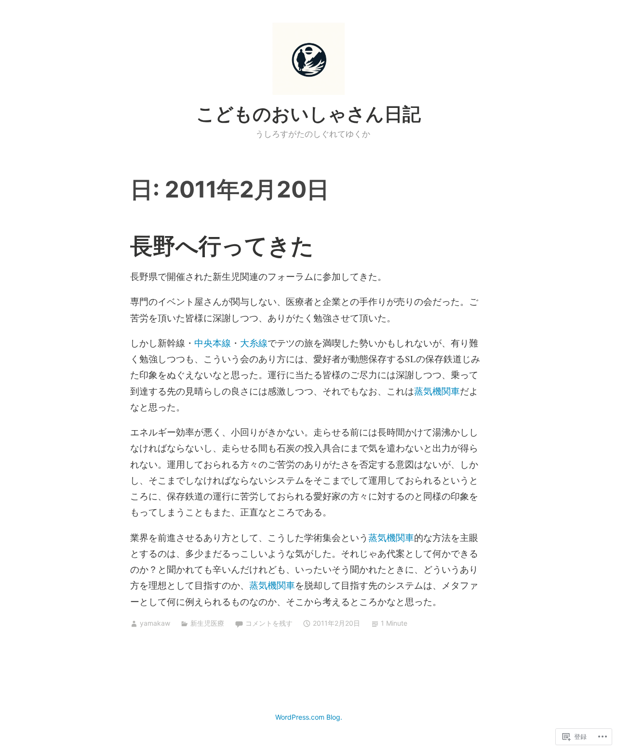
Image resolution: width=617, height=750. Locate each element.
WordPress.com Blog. (308, 717)
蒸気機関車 (437, 391)
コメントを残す (269, 623)
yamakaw (155, 623)
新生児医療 (207, 623)
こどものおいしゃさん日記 (308, 114)
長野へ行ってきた (222, 245)
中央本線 (212, 343)
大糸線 (254, 343)
